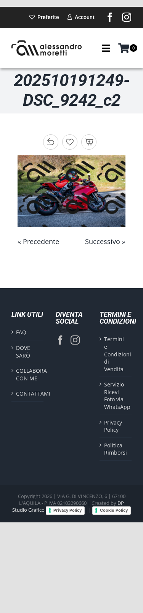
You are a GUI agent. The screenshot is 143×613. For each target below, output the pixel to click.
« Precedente (38, 241)
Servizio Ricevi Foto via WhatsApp (116, 395)
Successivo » (105, 241)
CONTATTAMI (28, 393)
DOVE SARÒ (23, 351)
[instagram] (126, 17)
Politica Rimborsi (115, 449)
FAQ (21, 332)
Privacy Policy (113, 426)
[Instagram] (75, 340)
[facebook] (109, 17)
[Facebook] (60, 340)
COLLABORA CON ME (28, 374)
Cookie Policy (114, 510)
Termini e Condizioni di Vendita (116, 353)
